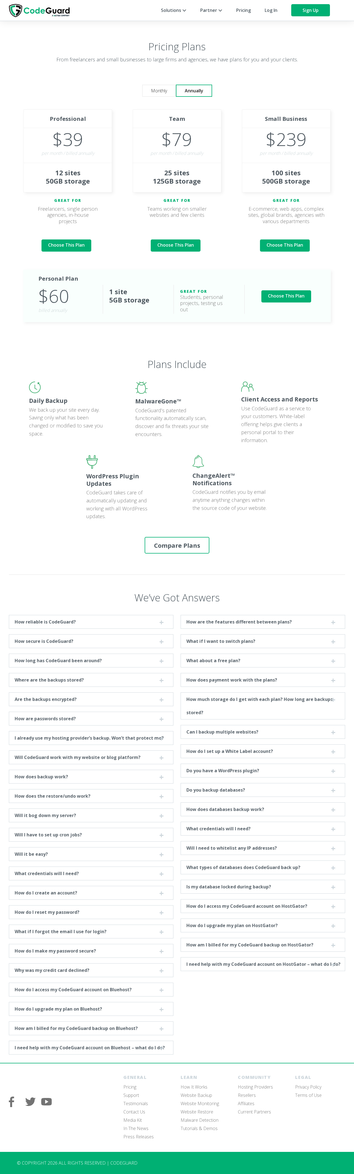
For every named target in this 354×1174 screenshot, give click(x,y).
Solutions (171, 10)
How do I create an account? (46, 893)
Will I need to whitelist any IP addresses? (231, 848)
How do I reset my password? (47, 912)
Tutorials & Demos (199, 1128)
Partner (209, 10)
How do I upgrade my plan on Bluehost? (58, 1009)
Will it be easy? (31, 854)
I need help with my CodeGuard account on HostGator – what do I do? (263, 964)
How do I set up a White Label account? (229, 751)
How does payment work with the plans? (231, 680)
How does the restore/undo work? (52, 796)
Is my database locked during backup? (228, 887)
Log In (271, 10)
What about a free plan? (213, 661)
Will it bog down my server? (45, 815)
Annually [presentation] (194, 91)
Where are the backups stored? (49, 680)
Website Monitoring (200, 1103)
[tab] (159, 91)
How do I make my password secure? (55, 951)
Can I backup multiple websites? (222, 732)
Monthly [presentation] (159, 91)
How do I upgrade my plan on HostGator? (232, 925)
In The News (136, 1128)
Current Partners (254, 1112)
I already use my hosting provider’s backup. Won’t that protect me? (89, 738)
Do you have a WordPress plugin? (222, 771)
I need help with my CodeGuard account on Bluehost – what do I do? (90, 1048)
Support (131, 1095)
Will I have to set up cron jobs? (48, 835)
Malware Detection (199, 1120)
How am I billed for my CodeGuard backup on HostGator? (249, 945)
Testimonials (135, 1103)
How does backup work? (41, 777)
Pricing (243, 10)
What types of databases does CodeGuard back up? (243, 867)
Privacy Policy (308, 1087)
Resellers (247, 1095)
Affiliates (246, 1103)
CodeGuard (42, 10)
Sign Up (311, 10)
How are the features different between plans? (239, 622)
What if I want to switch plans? (220, 641)
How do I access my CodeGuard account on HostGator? (246, 906)
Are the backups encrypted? (46, 699)
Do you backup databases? (215, 790)
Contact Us (134, 1112)
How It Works (194, 1087)
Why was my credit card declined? (52, 970)
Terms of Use (308, 1095)
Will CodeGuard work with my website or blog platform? (77, 757)
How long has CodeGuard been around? (58, 661)
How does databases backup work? (225, 809)
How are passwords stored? (45, 719)
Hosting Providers (255, 1087)
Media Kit (132, 1120)
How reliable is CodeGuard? (45, 622)
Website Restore (197, 1112)
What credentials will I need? (47, 873)
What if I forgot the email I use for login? (60, 931)
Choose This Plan (66, 245)
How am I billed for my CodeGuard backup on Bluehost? (76, 1028)
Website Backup (196, 1095)
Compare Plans (177, 545)
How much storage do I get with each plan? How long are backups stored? (259, 706)
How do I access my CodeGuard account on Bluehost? (73, 990)
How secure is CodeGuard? (44, 641)
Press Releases (138, 1137)
